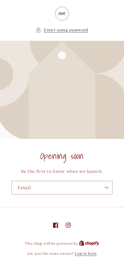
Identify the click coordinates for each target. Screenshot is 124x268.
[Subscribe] (105, 187)
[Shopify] (89, 243)
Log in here (86, 253)
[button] (62, 30)
